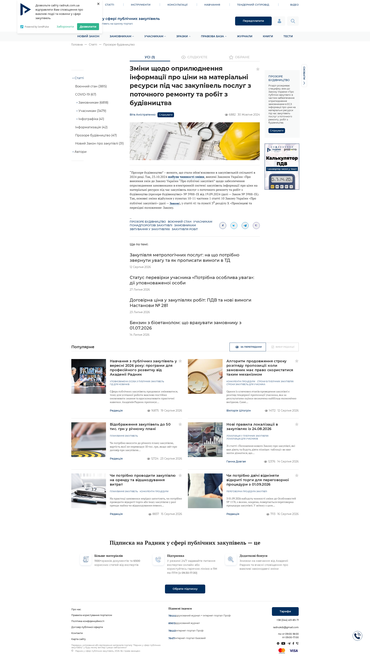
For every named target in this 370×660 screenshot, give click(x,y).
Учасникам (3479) (92, 111)
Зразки (182, 36)
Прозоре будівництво (119, 44)
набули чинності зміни (186, 177)
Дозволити (88, 26)
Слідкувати (165, 114)
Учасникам (153, 36)
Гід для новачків (119, 384)
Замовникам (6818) (93, 102)
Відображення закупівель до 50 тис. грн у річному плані (140, 426)
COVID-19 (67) (85, 94)
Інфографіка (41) (91, 119)
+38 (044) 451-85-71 (288, 620)
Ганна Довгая (236, 461)
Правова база (212, 36)
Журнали (244, 36)
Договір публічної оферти (87, 627)
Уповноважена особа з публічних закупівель (137, 382)
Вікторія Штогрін (238, 410)
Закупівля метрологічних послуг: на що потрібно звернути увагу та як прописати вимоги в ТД (184, 257)
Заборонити (65, 26)
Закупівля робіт (185, 229)
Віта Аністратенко (143, 114)
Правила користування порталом (91, 615)
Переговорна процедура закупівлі (246, 492)
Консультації (177, 4)
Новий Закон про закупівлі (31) (99, 143)
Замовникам (120, 36)
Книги (268, 36)
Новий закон (88, 36)
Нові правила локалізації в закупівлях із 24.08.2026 (252, 426)
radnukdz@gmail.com (286, 627)
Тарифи (285, 611)
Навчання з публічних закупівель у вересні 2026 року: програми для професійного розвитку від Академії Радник (143, 368)
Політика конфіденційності (87, 621)
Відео (294, 4)
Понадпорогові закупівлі (151, 225)
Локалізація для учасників (242, 439)
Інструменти (141, 4)
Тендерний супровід (253, 4)
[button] (271, 147)
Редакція (116, 410)
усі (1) (150, 57)
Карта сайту (78, 639)
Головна (77, 44)
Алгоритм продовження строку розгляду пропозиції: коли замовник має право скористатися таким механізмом (259, 368)
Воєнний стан (179, 221)
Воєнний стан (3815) (91, 86)
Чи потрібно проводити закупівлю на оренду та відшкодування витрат (143, 480)
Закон (174, 203)
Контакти (77, 633)
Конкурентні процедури (240, 382)
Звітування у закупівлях (150, 229)
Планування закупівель (124, 436)
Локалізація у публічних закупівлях (247, 436)
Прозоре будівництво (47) (96, 135)
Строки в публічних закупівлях (275, 382)
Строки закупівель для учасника (245, 384)
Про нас (76, 609)
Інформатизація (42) (91, 127)
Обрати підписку (185, 589)
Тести (288, 36)
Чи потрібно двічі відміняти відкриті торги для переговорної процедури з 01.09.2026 (257, 480)
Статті (109, 4)
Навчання (212, 4)
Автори (81, 152)
